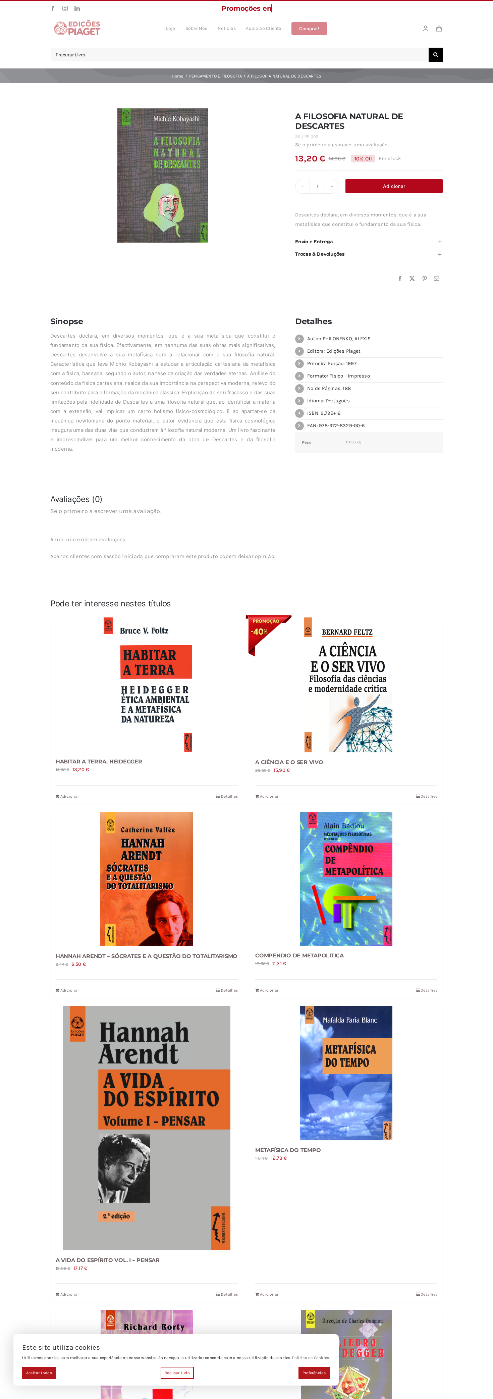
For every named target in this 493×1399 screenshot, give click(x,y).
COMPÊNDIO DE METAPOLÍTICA (299, 955)
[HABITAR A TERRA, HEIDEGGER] (147, 684)
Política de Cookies (310, 1357)
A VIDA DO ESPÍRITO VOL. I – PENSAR (108, 1260)
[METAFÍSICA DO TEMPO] (346, 1073)
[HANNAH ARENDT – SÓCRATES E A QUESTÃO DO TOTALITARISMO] (147, 879)
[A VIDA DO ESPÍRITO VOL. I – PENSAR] (147, 1128)
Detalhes (229, 796)
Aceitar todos (39, 1372)
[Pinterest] (425, 279)
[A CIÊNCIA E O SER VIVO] (346, 684)
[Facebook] (400, 279)
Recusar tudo (177, 1372)
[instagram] (65, 8)
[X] (412, 279)
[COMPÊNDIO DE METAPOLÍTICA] (346, 879)
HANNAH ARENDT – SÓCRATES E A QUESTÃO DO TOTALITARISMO (146, 956)
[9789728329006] (162, 175)
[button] (369, 242)
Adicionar (394, 186)
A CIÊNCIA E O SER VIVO (289, 762)
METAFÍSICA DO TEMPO (288, 1150)
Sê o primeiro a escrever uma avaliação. (342, 145)
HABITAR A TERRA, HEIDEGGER (99, 761)
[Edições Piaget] (77, 22)
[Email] (437, 279)
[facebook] (53, 8)
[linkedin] (77, 8)
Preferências (314, 1372)
